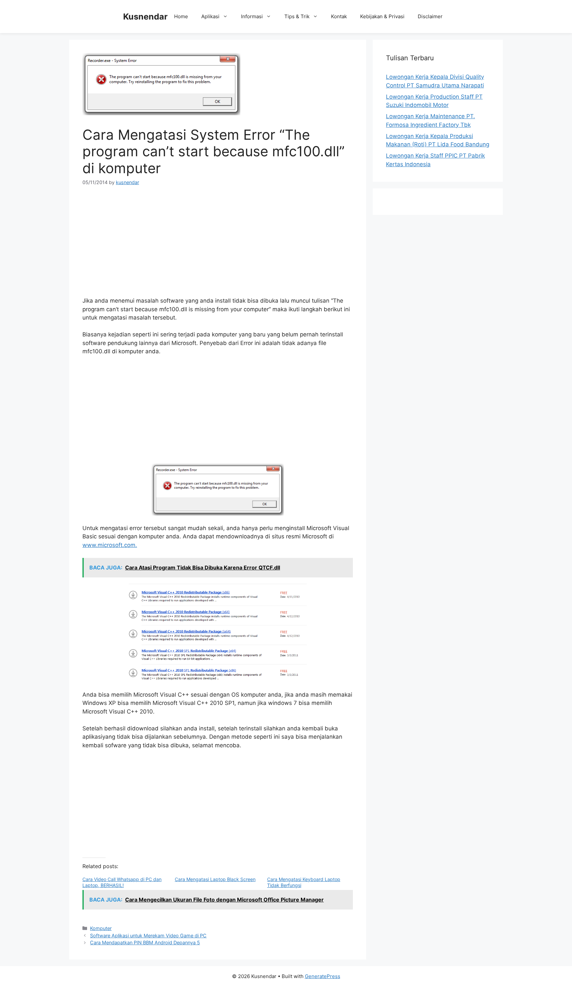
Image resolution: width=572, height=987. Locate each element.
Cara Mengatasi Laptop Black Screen (215, 879)
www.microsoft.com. (109, 545)
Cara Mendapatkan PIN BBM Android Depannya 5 (145, 942)
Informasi (252, 16)
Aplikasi (210, 16)
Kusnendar (145, 17)
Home (181, 16)
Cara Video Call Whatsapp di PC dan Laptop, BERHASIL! (122, 882)
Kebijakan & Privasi (382, 16)
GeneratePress (322, 976)
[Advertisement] (217, 243)
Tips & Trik (297, 16)
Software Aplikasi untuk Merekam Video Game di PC (148, 935)
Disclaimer (430, 16)
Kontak (339, 16)
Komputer (101, 928)
